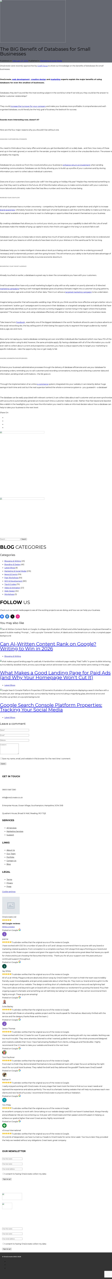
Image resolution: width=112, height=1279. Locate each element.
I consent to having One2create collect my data (25, 1174)
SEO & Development (13, 581)
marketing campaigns (9, 289)
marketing (55, 79)
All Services (11, 828)
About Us (11, 850)
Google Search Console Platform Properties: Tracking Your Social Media (51, 707)
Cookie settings (8, 892)
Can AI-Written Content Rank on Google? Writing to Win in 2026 (48, 646)
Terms (9, 879)
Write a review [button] (8, 927)
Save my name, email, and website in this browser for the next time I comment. (36, 759)
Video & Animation (12, 588)
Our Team (11, 854)
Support (10, 835)
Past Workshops (11, 578)
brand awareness (7, 210)
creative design (38, 79)
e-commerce (42, 384)
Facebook (20, 322)
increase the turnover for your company (28, 106)
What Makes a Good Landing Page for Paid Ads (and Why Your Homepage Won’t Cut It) (55, 675)
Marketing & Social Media (51, 61)
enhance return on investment (76, 165)
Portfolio (10, 857)
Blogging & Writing (12, 561)
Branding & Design (12, 564)
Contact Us (11, 861)
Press (9, 886)
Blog (9, 864)
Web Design (9, 591)
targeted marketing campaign (78, 292)
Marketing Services (15, 831)
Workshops (9, 594)
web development (21, 79)
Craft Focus (43, 66)
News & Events (10, 574)
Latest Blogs (9, 568)
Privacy (10, 883)
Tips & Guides (10, 584)
